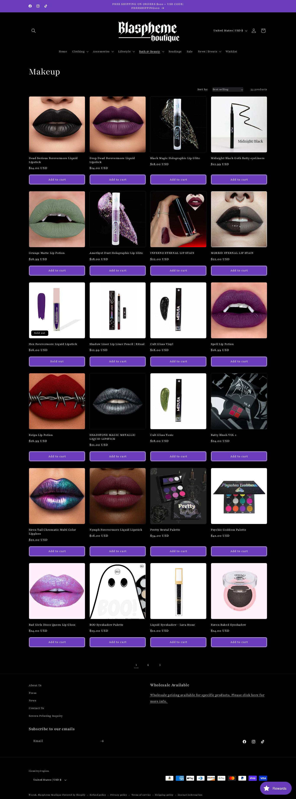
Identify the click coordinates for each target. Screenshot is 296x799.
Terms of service (141, 794)
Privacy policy (118, 794)
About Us (35, 685)
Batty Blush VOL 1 (223, 435)
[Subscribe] (102, 741)
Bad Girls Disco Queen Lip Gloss (52, 625)
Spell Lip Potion (222, 344)
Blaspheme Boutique (50, 795)
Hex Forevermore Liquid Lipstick (53, 344)
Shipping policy (164, 794)
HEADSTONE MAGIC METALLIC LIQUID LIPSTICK (112, 437)
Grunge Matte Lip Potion (47, 253)
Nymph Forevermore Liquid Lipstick (115, 530)
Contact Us (36, 708)
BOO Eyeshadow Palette (106, 625)
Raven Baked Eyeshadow (228, 625)
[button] (33, 30)
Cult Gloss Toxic (162, 435)
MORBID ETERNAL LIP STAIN (232, 253)
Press (33, 693)
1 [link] (136, 665)
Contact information (190, 794)
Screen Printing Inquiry (46, 716)
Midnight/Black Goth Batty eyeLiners (238, 158)
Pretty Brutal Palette (165, 530)
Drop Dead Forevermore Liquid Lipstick (112, 160)
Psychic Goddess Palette (228, 530)
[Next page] (159, 665)
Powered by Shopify (74, 795)
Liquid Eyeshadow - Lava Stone (172, 625)
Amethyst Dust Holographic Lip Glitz (116, 253)
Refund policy (98, 794)
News (32, 700)
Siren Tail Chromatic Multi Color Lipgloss (52, 531)
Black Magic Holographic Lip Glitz (175, 158)
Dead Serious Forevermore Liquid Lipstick (53, 160)
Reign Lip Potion (41, 435)
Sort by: (202, 89)
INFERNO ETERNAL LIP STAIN (172, 253)
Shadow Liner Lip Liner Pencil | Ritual (117, 344)
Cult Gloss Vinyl (161, 344)
